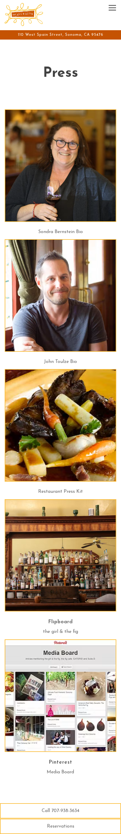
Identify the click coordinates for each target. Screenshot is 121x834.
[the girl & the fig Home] (25, 14)
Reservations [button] (60, 826)
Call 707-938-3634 (60, 810)
